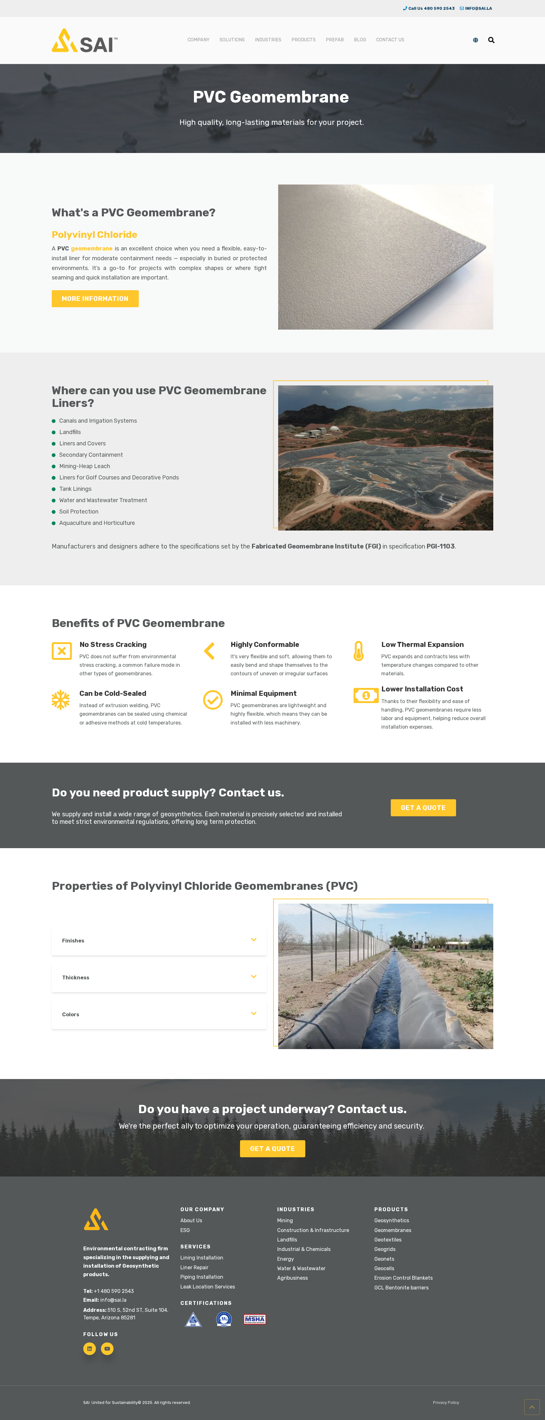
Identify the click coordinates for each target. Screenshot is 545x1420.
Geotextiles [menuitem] (387, 1240)
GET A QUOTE (423, 808)
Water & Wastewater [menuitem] (301, 1268)
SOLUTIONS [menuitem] (232, 40)
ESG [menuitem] (185, 1230)
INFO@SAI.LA (478, 8)
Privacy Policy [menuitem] (446, 1403)
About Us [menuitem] (191, 1220)
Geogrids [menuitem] (385, 1249)
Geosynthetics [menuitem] (391, 1220)
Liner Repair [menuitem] (194, 1267)
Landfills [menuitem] (287, 1240)
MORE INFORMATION (95, 298)
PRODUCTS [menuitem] (303, 40)
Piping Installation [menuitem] (201, 1277)
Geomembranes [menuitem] (392, 1230)
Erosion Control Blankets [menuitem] (403, 1278)
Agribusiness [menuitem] (292, 1278)
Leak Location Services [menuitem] (207, 1287)
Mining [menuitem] (285, 1220)
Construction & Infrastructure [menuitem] (313, 1230)
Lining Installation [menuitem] (201, 1258)
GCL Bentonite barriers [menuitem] (401, 1288)
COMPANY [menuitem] (198, 40)
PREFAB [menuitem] (335, 40)
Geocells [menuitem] (384, 1268)
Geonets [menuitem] (384, 1259)
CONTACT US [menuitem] (390, 40)
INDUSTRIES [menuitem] (268, 40)
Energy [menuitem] (285, 1259)
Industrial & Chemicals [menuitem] (304, 1249)
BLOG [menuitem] (360, 40)
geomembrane (92, 248)
